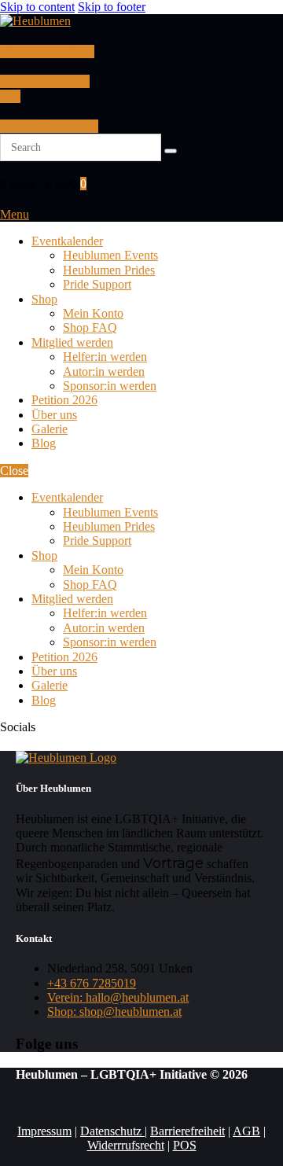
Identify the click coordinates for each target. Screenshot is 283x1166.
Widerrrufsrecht (125, 1145)
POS (185, 1145)
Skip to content (37, 6)
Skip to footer (111, 6)
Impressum (44, 1131)
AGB (246, 1131)
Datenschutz (112, 1131)
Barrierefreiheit (187, 1131)
